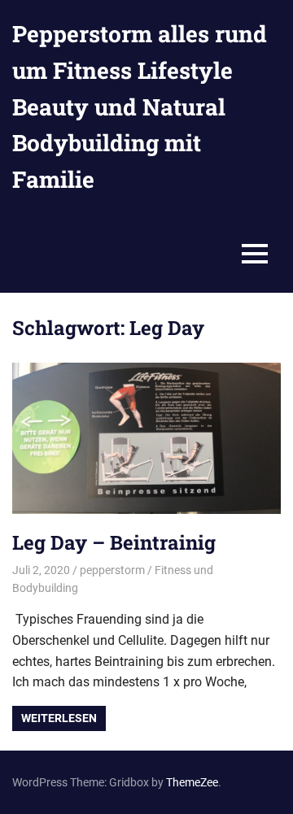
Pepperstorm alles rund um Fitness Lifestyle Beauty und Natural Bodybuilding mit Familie (139, 106)
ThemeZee (192, 782)
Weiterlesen (59, 718)
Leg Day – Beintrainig (114, 542)
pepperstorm (112, 570)
